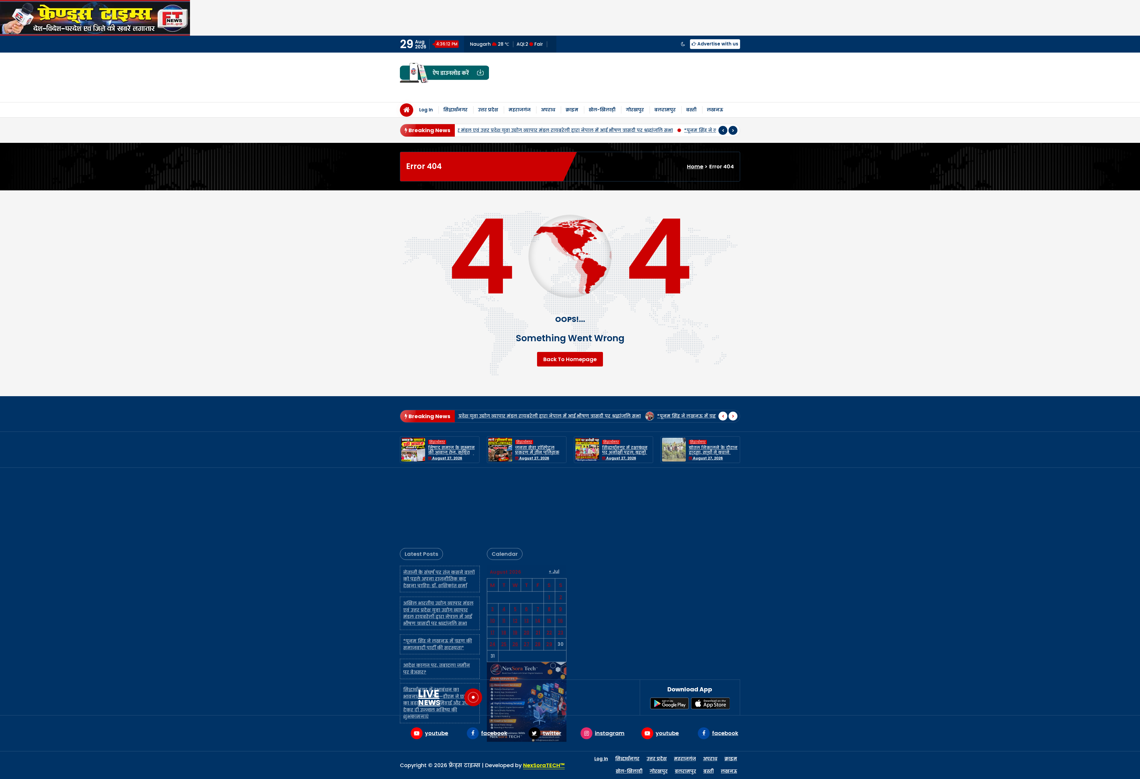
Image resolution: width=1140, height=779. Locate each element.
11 (504, 549)
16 (560, 549)
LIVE (429, 697)
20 (527, 561)
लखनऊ (715, 110)
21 (538, 561)
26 (515, 573)
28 (538, 573)
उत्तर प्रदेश (488, 110)
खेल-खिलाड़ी (602, 110)
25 (504, 573)
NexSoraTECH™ (544, 765)
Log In (426, 110)
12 (515, 549)
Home (695, 166)
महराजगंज (520, 110)
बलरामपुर (665, 110)
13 (526, 549)
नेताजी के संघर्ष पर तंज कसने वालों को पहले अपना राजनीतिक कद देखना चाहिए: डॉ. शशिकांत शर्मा (439, 507)
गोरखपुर (635, 110)
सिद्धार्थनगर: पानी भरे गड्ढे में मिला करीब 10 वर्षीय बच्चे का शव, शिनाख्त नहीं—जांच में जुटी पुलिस (713, 455)
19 (515, 561)
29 (549, 573)
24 (493, 573)
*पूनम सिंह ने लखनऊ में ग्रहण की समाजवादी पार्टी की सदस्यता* (533, 130)
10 (492, 549)
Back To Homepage (570, 359)
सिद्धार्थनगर (455, 110)
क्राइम (572, 110)
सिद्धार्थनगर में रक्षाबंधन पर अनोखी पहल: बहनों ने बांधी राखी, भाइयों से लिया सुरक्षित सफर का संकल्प (540, 455)
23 (560, 561)
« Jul (554, 500)
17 (492, 561)
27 (526, 573)
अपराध (548, 110)
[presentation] (722, 130)
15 (549, 549)
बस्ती (691, 110)
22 (549, 561)
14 (537, 549)
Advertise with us (717, 44)
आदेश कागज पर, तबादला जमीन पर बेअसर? (656, 130)
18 (503, 561)
